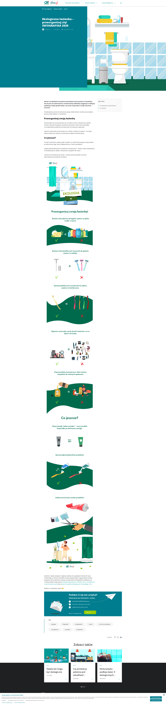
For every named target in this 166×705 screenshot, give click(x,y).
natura (90, 624)
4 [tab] (84, 686)
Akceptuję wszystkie (156, 697)
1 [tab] (81, 686)
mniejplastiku (78, 624)
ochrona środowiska (104, 624)
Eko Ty (66, 9)
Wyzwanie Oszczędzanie (72, 3)
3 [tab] (83, 686)
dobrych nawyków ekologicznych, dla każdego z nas (76, 584)
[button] (163, 694)
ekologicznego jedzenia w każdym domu (74, 582)
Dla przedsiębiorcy (107, 3)
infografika (65, 624)
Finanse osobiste (90, 3)
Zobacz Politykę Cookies (19, 702)
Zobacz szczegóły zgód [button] (7, 702)
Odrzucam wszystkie (155, 700)
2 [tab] (82, 686)
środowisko (80, 629)
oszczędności (54, 629)
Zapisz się (88, 612)
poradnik (67, 629)
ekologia (53, 624)
